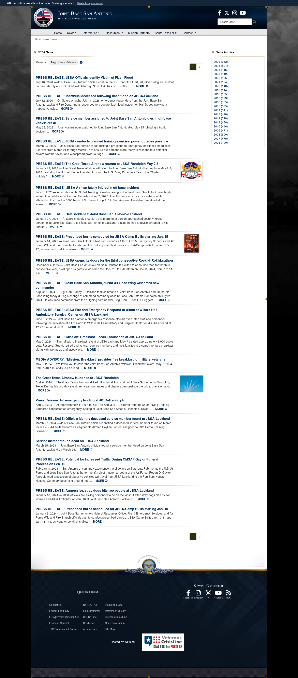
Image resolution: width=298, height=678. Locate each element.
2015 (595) (221, 106)
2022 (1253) (221, 78)
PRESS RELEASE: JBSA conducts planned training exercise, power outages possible (102, 141)
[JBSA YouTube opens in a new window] (243, 12)
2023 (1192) (221, 74)
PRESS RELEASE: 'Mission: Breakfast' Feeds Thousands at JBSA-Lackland (94, 336)
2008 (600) (221, 134)
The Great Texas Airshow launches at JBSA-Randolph (77, 377)
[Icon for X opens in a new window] (226, 12)
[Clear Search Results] (119, 61)
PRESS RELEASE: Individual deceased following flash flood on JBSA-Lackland (97, 95)
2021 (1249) (221, 82)
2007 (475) (221, 138)
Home (58, 33)
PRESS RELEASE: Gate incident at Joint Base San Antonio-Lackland (89, 214)
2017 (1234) (221, 98)
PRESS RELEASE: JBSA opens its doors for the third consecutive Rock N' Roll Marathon (104, 260)
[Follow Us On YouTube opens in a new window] (218, 594)
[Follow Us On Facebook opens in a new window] (188, 594)
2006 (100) (221, 142)
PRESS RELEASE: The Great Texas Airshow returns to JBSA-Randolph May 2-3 (97, 163)
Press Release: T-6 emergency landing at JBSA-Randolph (80, 400)
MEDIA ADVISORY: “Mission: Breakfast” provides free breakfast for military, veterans (100, 359)
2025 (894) (221, 66)
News (70, 33)
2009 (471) (221, 130)
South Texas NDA (166, 33)
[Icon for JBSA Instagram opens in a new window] (234, 12)
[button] (91, 3)
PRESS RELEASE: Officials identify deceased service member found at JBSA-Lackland (103, 418)
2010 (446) (221, 126)
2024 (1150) (221, 70)
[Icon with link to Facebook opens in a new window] (219, 12)
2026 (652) (221, 61)
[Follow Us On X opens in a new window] (208, 594)
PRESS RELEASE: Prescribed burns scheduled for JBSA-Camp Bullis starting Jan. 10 (102, 508)
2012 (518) (221, 118)
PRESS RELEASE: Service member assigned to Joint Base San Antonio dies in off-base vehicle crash (103, 120)
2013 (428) (221, 114)
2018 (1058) (221, 94)
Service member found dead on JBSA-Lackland (72, 440)
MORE (141, 86)
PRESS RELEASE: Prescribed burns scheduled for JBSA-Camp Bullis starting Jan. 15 (102, 236)
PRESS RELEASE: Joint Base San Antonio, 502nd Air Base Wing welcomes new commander (97, 285)
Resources (113, 33)
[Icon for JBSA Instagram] (198, 594)
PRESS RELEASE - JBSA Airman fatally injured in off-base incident (87, 187)
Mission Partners (139, 33)
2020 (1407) (221, 86)
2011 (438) (221, 122)
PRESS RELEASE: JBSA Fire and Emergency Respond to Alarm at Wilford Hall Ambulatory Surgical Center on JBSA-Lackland (96, 312)
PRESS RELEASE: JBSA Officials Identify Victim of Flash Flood (84, 77)
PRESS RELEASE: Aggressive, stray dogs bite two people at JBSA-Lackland (95, 490)
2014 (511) (221, 110)
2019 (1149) (221, 90)
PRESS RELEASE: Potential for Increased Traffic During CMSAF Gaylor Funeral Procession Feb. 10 (97, 461)
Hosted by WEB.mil (123, 641)
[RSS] (229, 594)
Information (90, 33)
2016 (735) (221, 102)
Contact (188, 33)
